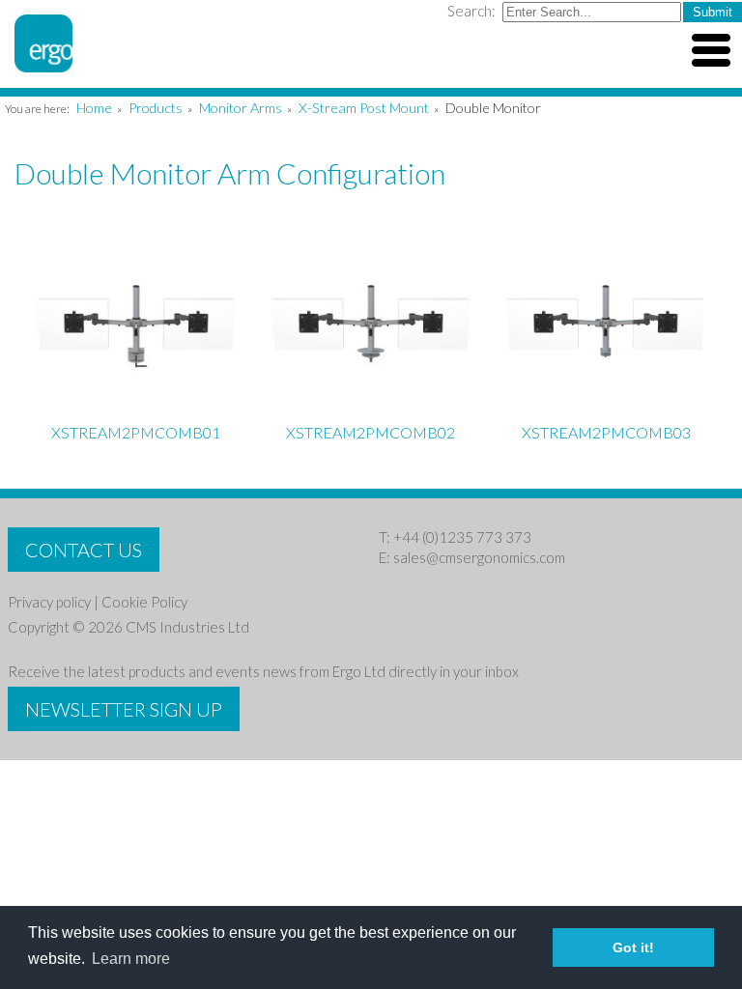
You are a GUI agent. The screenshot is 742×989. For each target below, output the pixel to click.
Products (155, 107)
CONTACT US (83, 549)
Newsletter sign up (123, 709)
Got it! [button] (633, 947)
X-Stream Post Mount (364, 107)
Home (94, 107)
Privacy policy (49, 601)
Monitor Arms (240, 107)
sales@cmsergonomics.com (479, 557)
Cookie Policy (144, 601)
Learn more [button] (131, 958)
